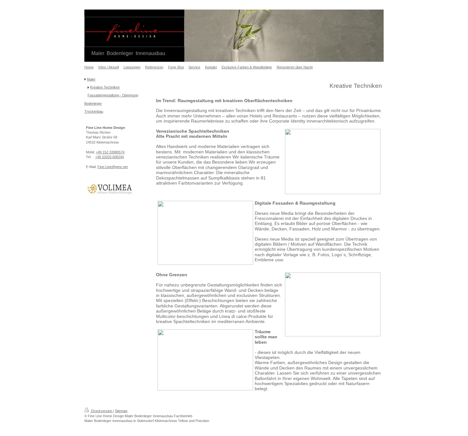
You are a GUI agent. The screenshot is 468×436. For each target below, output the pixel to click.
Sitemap (121, 411)
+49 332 (101, 157)
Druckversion (101, 411)
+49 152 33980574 (110, 152)
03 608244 (116, 157)
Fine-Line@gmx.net (112, 167)
